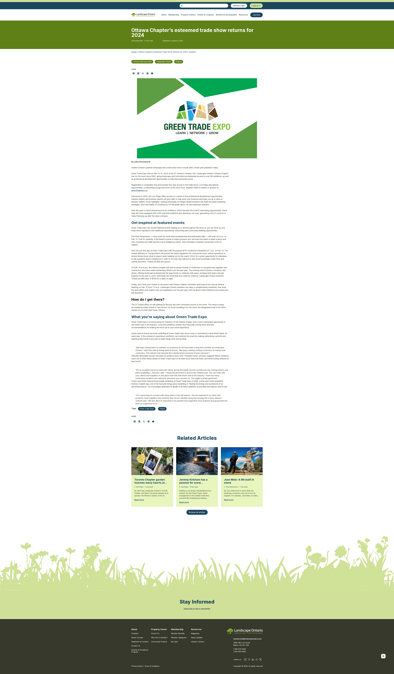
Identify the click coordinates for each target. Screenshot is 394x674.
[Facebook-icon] (249, 659)
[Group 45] (260, 659)
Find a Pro (155, 633)
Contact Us (135, 646)
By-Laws (174, 642)
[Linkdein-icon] (253, 659)
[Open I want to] (260, 5)
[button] (133, 73)
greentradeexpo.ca (139, 190)
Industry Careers (197, 642)
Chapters (134, 633)
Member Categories (178, 638)
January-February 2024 (142, 62)
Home (133, 52)
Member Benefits (177, 633)
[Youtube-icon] (257, 659)
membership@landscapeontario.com (247, 639)
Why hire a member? (159, 638)
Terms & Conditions (151, 666)
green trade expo (147, 409)
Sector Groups (137, 638)
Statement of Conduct (139, 642)
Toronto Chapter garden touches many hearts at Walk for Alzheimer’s (149, 481)
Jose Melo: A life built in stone (239, 481)
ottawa (162, 409)
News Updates (196, 638)
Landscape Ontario (163, 62)
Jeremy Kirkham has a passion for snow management (193, 481)
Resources (196, 629)
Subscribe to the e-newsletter (197, 609)
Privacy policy (137, 666)
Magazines (195, 633)
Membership (177, 629)
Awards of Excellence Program (139, 651)
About (134, 629)
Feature (179, 62)
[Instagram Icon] (245, 659)
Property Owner (159, 629)
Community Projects (159, 642)
